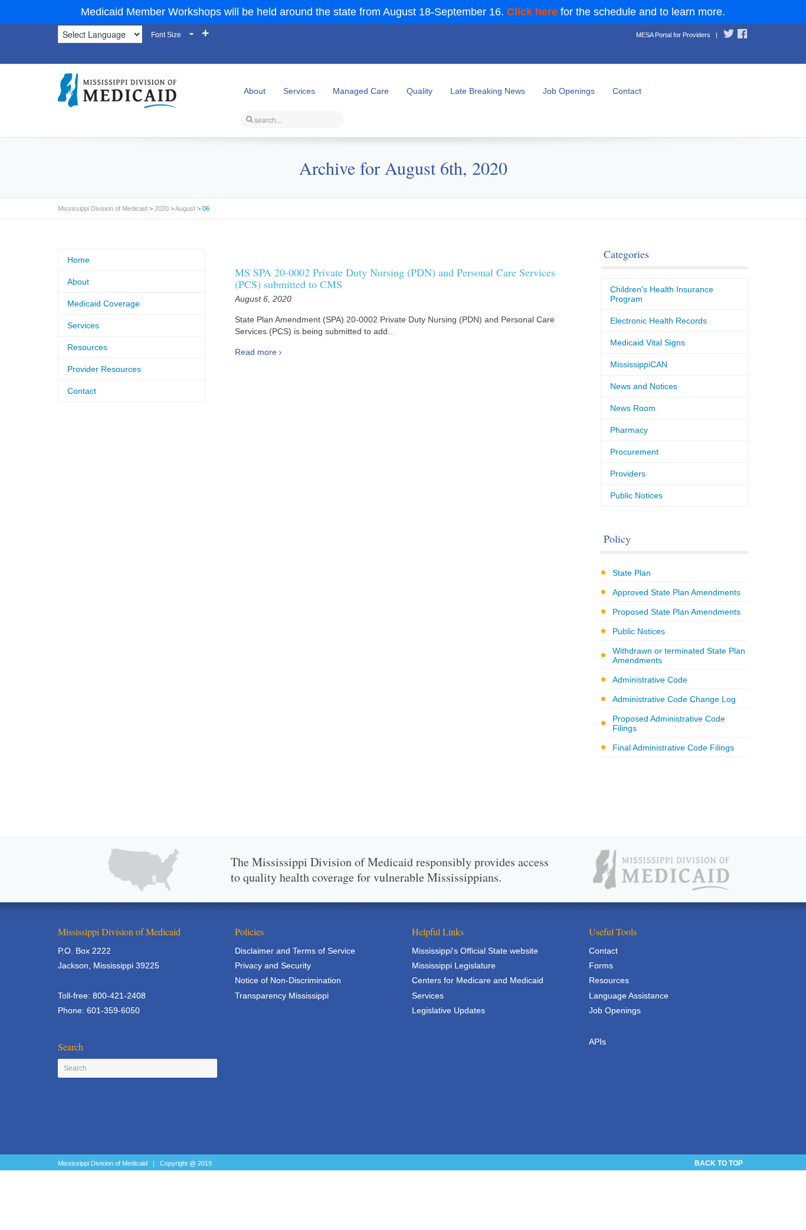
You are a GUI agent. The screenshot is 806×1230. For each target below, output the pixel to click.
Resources (87, 347)
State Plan (631, 573)
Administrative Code (649, 679)
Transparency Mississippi (282, 995)
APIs (597, 1041)
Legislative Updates (448, 1010)
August (185, 208)
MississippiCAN (638, 364)
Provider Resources (104, 369)
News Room (633, 408)
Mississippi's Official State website (475, 950)
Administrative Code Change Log (674, 699)
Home (78, 260)
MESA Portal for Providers (673, 34)
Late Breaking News (487, 91)
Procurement (634, 451)
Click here (532, 12)
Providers (628, 473)
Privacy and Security (273, 965)
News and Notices (643, 386)
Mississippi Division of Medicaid (103, 208)
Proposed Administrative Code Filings (668, 723)
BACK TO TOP (718, 1163)
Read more (256, 352)
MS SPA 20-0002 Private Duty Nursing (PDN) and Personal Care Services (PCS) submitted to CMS (395, 278)
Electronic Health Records (658, 320)
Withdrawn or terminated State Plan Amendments (678, 655)
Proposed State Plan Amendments (676, 611)
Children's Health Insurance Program (661, 294)
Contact (626, 91)
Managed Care (361, 91)
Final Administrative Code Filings (673, 747)
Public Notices (636, 495)
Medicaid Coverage (103, 303)
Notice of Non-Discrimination (288, 980)
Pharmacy (629, 430)
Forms (601, 965)
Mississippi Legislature (454, 965)
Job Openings (569, 91)
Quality (420, 91)
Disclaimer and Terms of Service (295, 950)
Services (299, 91)
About (255, 91)
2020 (162, 208)
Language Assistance (629, 995)
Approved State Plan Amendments (676, 592)
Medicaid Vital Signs (647, 342)
